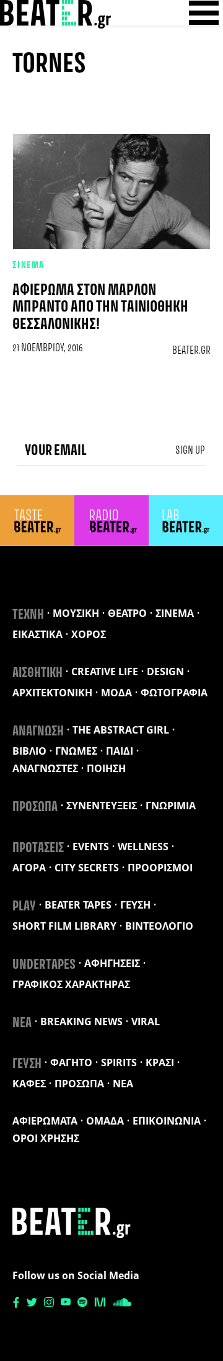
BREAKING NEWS (81, 1021)
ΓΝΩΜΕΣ (76, 751)
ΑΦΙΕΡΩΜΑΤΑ (44, 1121)
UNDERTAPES (44, 965)
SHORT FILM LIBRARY (64, 926)
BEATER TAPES (78, 905)
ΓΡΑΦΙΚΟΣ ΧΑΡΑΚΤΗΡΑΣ (71, 984)
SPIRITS (119, 1062)
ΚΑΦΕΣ (29, 1083)
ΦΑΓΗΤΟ (71, 1062)
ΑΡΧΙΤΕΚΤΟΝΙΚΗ (52, 692)
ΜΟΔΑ (116, 692)
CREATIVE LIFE (104, 671)
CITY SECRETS (87, 867)
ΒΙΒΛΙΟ (29, 751)
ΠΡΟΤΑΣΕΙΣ (38, 848)
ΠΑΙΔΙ (119, 751)
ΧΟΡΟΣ (88, 634)
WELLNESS (143, 846)
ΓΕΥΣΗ (135, 905)
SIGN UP (190, 450)
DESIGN (165, 671)
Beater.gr (191, 350)
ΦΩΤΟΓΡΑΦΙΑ (174, 692)
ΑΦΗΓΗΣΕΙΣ (112, 963)
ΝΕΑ (22, 1023)
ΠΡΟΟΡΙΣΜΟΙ (160, 867)
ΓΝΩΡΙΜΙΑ (171, 805)
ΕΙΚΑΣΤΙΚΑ (37, 634)
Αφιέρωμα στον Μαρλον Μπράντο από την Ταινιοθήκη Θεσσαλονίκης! (100, 307)
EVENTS (90, 846)
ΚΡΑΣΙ (160, 1062)
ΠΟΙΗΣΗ (106, 768)
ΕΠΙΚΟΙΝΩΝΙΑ (167, 1121)
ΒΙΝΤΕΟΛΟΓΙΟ (159, 926)
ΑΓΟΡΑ (29, 867)
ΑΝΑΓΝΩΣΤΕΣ (45, 768)
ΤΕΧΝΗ (28, 615)
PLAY (24, 906)
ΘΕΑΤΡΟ (127, 613)
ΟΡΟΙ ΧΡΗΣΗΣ (45, 1138)
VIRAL (145, 1021)
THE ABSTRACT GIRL (120, 730)
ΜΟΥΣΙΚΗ (76, 613)
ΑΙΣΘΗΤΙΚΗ (37, 673)
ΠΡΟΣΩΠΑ (35, 807)
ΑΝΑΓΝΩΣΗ (38, 731)
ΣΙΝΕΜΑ (28, 266)
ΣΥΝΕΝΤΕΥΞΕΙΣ (101, 805)
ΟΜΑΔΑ (105, 1121)
